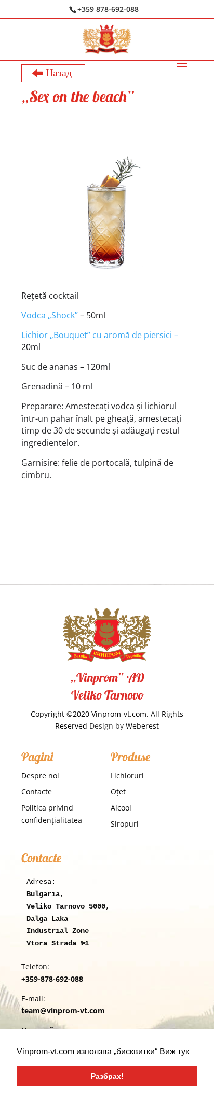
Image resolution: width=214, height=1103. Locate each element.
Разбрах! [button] (107, 1076)
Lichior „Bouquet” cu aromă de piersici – (99, 335)
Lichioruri (127, 775)
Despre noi (40, 775)
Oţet (118, 792)
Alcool (121, 808)
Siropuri (125, 824)
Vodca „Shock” (49, 315)
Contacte (36, 792)
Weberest (142, 726)
